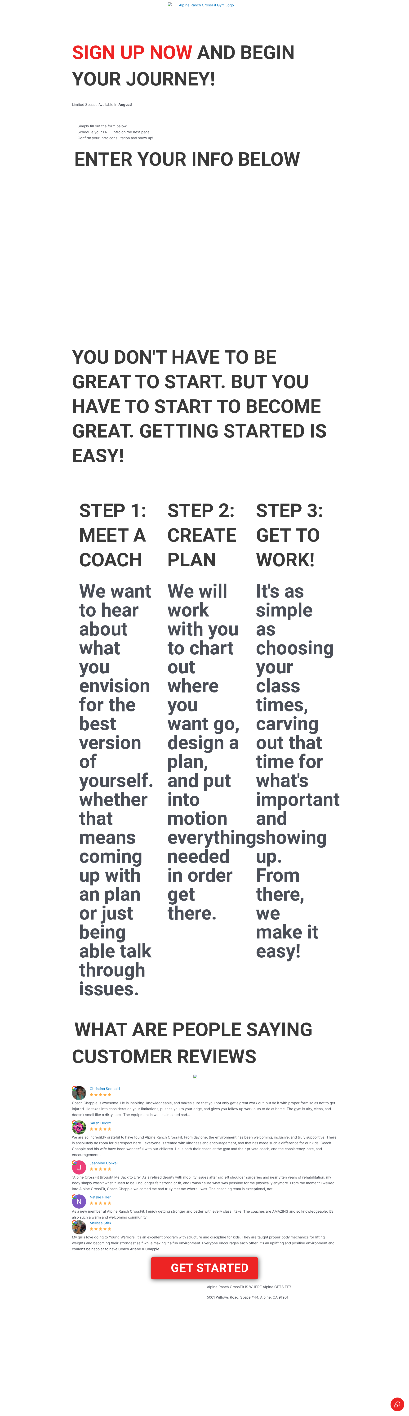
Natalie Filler (100, 1197)
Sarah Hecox (100, 1123)
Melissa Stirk (100, 1223)
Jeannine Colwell (104, 1163)
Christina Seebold (105, 1088)
